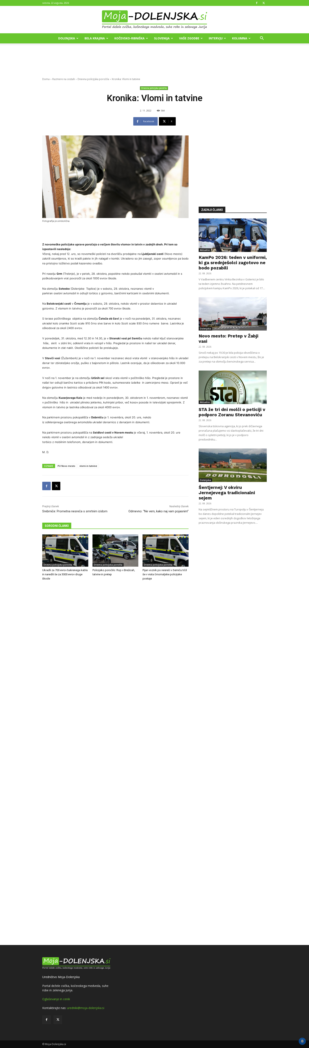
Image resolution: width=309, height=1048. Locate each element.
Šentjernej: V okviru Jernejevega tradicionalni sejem (227, 493)
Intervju (216, 38)
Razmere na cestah (63, 79)
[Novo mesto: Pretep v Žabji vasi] (233, 314)
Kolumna (239, 38)
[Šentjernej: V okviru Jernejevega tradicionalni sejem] (233, 465)
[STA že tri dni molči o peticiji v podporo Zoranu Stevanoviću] (233, 387)
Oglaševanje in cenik (56, 999)
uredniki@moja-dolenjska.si (85, 1008)
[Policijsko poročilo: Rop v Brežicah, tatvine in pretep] (115, 550)
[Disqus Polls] (115, 653)
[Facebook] (257, 3)
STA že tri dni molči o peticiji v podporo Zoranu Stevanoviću (232, 412)
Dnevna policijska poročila (93, 79)
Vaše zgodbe (189, 38)
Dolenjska (66, 38)
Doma (46, 79)
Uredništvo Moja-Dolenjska (61, 977)
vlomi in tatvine (88, 465)
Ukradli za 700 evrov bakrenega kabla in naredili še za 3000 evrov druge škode (65, 574)
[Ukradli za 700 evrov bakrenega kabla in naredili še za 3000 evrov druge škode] (65, 550)
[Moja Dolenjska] (154, 19)
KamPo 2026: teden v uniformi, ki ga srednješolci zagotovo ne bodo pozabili (233, 262)
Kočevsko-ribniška (129, 38)
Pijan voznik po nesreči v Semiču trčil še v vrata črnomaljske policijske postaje (165, 574)
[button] (262, 39)
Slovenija (162, 38)
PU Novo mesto (66, 465)
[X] (263, 3)
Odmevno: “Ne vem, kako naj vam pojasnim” (158, 511)
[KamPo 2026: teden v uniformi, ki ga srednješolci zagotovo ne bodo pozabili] (233, 235)
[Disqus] (115, 763)
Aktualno (205, 250)
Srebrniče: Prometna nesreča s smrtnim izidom (74, 511)
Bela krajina (95, 38)
